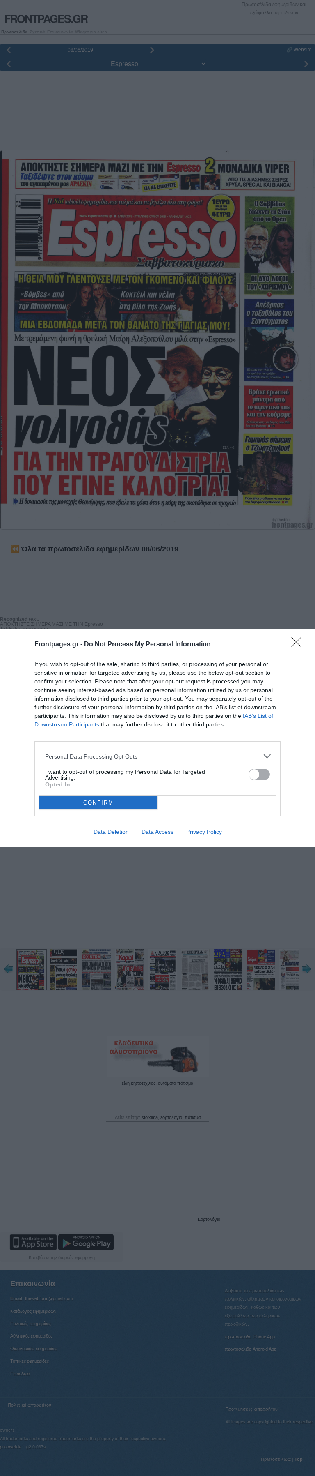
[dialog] (157, 738)
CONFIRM (98, 803)
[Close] (299, 645)
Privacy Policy (204, 831)
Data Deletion (111, 831)
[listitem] (157, 756)
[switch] (259, 774)
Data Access (157, 831)
